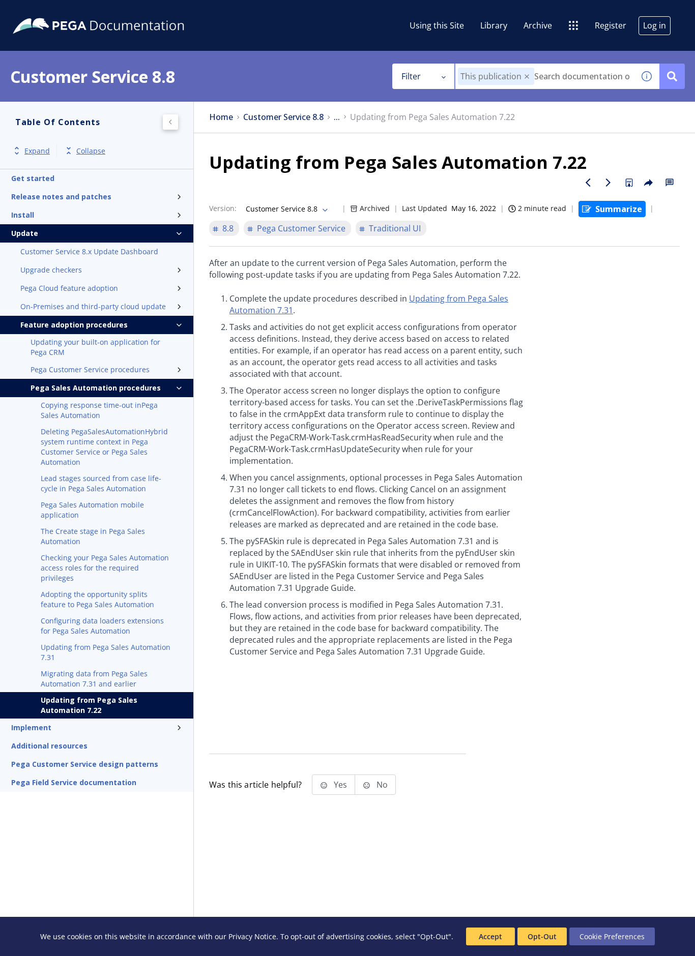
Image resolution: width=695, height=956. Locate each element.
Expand (37, 151)
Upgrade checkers (51, 270)
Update (24, 233)
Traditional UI (395, 228)
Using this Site (437, 25)
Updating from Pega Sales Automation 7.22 (89, 705)
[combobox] (544, 76)
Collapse (90, 151)
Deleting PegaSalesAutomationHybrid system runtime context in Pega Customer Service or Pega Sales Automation (104, 447)
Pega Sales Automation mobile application (92, 510)
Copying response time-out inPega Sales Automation (99, 410)
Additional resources (49, 746)
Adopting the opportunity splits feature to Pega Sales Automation (97, 599)
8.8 (228, 228)
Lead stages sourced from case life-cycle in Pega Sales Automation (101, 483)
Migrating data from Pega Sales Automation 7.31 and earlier (94, 679)
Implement (31, 727)
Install (22, 215)
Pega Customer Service (301, 228)
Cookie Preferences (612, 936)
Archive (538, 25)
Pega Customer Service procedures (90, 369)
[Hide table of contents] (170, 122)
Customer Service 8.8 (283, 117)
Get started (32, 178)
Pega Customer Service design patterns (84, 764)
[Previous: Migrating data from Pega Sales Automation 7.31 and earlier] (588, 182)
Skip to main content (45, 11)
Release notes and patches (61, 196)
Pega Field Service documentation (73, 782)
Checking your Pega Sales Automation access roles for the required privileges (105, 568)
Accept (490, 936)
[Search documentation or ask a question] (672, 76)
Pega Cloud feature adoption (69, 288)
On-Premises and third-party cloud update (93, 306)
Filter (411, 76)
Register (610, 25)
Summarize (618, 209)
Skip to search (123, 11)
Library (493, 25)
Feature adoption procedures (74, 325)
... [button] (337, 117)
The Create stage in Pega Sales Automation (93, 536)
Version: (223, 208)
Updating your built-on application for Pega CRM (95, 347)
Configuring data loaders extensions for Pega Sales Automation (102, 626)
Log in (654, 25)
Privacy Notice (252, 936)
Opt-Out (542, 936)
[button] (527, 76)
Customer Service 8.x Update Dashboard (89, 251)
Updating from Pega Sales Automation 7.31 (105, 652)
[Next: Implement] (608, 182)
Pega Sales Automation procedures (96, 388)
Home (221, 117)
